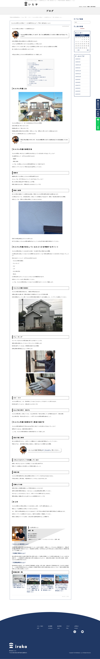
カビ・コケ (32, 74)
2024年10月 (78, 76)
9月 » (88, 50)
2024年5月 (77, 91)
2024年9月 (77, 79)
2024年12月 (78, 70)
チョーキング (32, 72)
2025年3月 (77, 67)
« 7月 (78, 50)
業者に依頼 (32, 67)
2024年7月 (77, 85)
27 (78, 48)
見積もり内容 (32, 83)
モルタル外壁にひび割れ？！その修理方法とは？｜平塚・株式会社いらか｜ (31, 23)
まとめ (29, 84)
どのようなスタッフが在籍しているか (38, 80)
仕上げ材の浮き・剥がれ (35, 75)
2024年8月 (77, 82)
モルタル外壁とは (32, 63)
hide (41, 60)
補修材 (31, 66)
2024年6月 (77, 88)
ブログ (67, 596)
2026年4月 (77, 59)
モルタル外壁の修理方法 (33, 64)
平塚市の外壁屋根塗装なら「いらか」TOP (18, 17)
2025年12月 (78, 64)
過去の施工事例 (33, 78)
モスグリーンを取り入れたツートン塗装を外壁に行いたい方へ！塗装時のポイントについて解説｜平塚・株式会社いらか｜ (33, 588)
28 (80, 48)
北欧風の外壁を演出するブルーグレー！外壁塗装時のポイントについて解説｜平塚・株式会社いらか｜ (47, 588)
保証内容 (32, 81)
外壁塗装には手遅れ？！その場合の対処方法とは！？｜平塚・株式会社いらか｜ (19, 586)
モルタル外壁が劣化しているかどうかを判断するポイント (40, 69)
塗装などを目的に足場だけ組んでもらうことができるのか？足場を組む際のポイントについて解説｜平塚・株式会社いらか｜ (61, 587)
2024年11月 (78, 73)
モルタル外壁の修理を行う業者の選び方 (37, 77)
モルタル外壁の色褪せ (34, 70)
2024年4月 (77, 94)
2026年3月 (77, 61)
